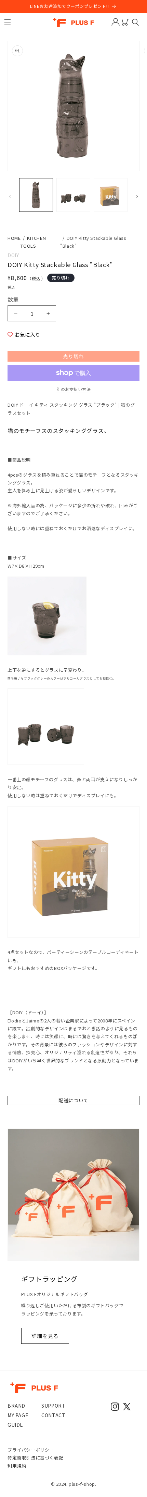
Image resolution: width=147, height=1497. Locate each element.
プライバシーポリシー (31, 1450)
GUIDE (15, 1424)
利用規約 (17, 1466)
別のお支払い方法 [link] (73, 389)
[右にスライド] (137, 196)
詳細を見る (45, 1335)
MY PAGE (18, 1415)
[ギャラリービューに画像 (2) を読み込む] (73, 195)
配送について (73, 1100)
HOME (14, 238)
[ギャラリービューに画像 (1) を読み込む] (36, 195)
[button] (7, 22)
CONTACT (53, 1415)
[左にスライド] (9, 196)
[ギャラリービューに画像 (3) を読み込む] (111, 195)
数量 (13, 299)
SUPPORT (53, 1405)
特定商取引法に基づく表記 (35, 1457)
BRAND (16, 1405)
